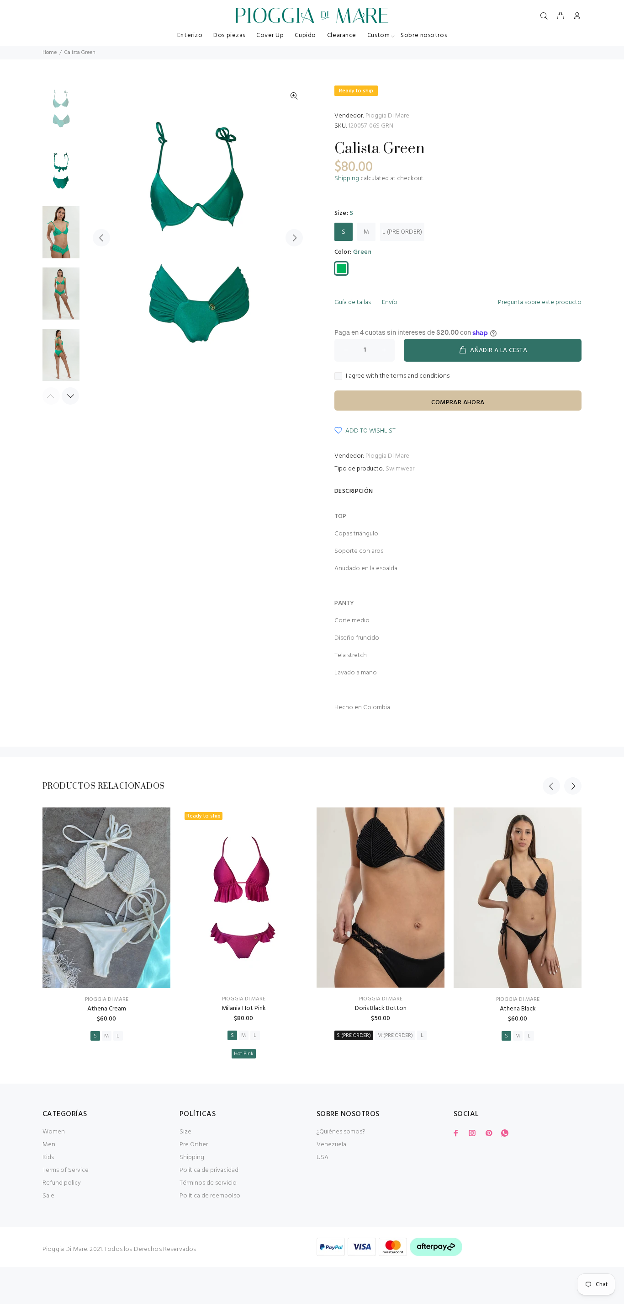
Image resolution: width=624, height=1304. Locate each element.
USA (322, 1157)
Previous (101, 237)
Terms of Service (65, 1170)
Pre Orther (194, 1144)
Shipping (346, 178)
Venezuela (331, 1144)
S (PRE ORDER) (354, 1035)
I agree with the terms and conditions (397, 376)
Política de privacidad (209, 1170)
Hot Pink (244, 1053)
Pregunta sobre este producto (540, 302)
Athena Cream (106, 1009)
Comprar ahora (457, 402)
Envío (389, 302)
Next (294, 237)
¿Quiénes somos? (341, 1132)
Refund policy (61, 1183)
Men (48, 1144)
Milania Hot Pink (244, 1008)
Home (49, 52)
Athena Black (518, 1009)
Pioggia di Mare (106, 999)
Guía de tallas (352, 302)
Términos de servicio (208, 1183)
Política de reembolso (210, 1196)
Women (53, 1132)
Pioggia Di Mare (387, 116)
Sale (48, 1196)
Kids (48, 1157)
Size (185, 1132)
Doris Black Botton (381, 1008)
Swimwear (400, 469)
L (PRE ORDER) (402, 232)
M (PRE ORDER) (395, 1035)
